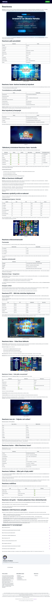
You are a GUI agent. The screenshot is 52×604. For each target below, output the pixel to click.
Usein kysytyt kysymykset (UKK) (21, 579)
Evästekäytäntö (19, 577)
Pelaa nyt (47, 1)
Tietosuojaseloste (19, 578)
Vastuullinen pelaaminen (20, 576)
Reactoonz (36, 575)
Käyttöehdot (19, 575)
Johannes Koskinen (8, 561)
